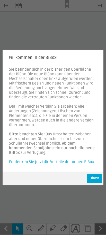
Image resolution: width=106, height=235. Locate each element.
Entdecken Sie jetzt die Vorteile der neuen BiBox (51, 161)
